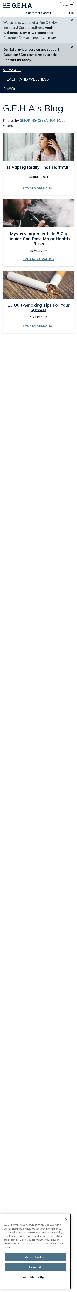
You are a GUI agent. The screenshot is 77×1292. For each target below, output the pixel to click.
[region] (35, 1251)
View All (12, 70)
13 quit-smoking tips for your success (38, 307)
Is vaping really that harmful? (38, 167)
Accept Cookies (35, 1257)
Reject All (35, 1267)
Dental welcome (33, 32)
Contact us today (17, 60)
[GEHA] (17, 5)
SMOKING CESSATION (38, 187)
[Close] (66, 1219)
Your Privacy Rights (35, 1277)
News (9, 88)
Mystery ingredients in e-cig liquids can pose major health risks (38, 238)
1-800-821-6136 (62, 13)
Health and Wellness (26, 79)
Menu (66, 5)
